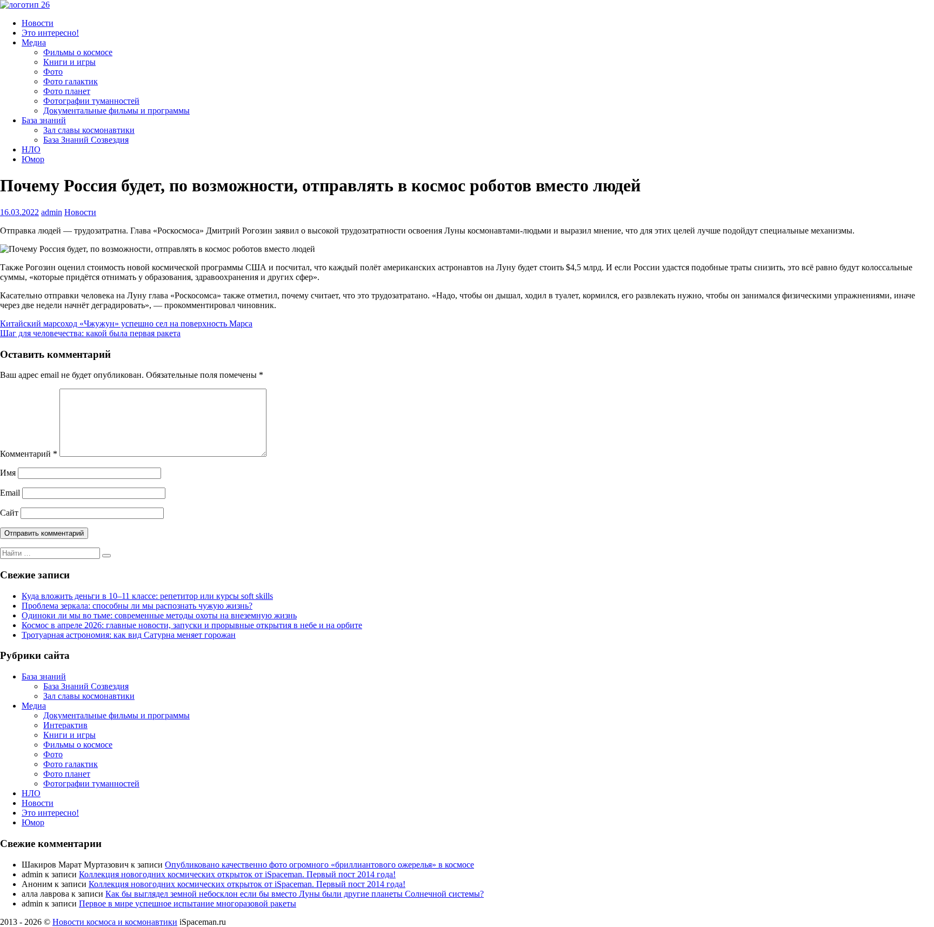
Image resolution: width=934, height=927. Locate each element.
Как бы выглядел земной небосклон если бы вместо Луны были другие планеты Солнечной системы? (294, 893)
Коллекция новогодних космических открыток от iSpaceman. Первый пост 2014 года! (237, 874)
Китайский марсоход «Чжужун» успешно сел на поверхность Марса (126, 323)
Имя (8, 472)
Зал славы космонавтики (89, 130)
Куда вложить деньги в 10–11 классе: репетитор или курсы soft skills (147, 596)
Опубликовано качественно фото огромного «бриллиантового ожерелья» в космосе (319, 864)
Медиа (34, 42)
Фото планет (66, 91)
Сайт (9, 512)
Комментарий (28, 453)
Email (10, 492)
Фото (53, 71)
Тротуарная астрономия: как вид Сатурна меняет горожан (129, 634)
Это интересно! (50, 32)
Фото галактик (70, 81)
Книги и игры (69, 61)
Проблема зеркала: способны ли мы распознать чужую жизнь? (137, 605)
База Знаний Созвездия (86, 139)
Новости (38, 23)
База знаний (44, 120)
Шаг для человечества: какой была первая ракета (90, 333)
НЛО (31, 149)
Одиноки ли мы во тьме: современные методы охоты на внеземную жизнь (159, 615)
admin (51, 212)
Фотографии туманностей (91, 100)
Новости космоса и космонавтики (114, 921)
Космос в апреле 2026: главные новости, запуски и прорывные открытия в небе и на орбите (192, 625)
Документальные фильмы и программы (116, 110)
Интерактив (65, 725)
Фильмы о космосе (77, 52)
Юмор (33, 159)
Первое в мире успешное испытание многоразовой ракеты (187, 903)
